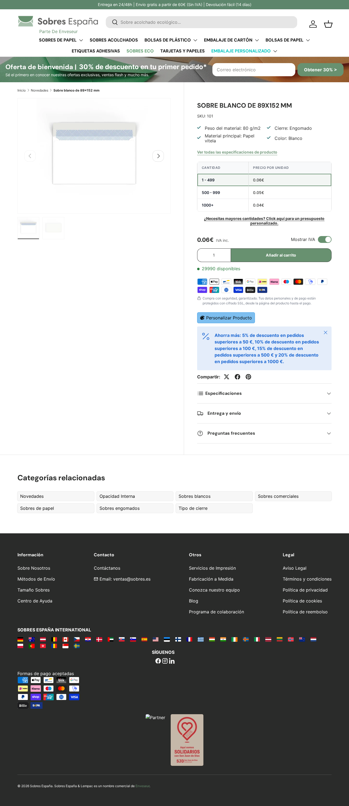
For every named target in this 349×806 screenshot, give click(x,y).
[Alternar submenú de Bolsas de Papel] (308, 40)
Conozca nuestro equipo (214, 590)
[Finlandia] (178, 639)
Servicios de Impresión (212, 568)
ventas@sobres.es (132, 579)
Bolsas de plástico (168, 40)
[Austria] (43, 639)
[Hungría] (212, 639)
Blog (193, 601)
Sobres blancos (194, 496)
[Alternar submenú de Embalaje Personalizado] (275, 51)
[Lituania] (279, 639)
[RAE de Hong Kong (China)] (43, 645)
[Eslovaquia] (122, 639)
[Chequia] (77, 639)
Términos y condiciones (307, 579)
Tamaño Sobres (33, 590)
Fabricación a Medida (211, 579)
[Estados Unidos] (155, 639)
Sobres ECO (140, 51)
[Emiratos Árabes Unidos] (110, 639)
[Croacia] (88, 639)
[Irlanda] (234, 639)
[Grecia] (200, 639)
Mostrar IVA (303, 239)
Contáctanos (107, 568)
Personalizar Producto (229, 317)
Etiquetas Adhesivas (96, 51)
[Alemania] (20, 639)
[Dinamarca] (99, 639)
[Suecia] (77, 645)
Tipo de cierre (193, 508)
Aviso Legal (294, 568)
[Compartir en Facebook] (237, 376)
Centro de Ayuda (34, 601)
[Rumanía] (54, 645)
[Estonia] (167, 639)
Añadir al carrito (281, 255)
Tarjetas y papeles (182, 51)
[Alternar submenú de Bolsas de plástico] (195, 40)
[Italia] (257, 639)
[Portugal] (31, 645)
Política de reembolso (305, 611)
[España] (144, 639)
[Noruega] (291, 639)
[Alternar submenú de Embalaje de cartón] (257, 40)
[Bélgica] (54, 639)
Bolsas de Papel (284, 40)
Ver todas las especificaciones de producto (237, 152)
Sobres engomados (120, 508)
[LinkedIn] (171, 661)
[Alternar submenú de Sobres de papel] (81, 40)
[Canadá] (65, 639)
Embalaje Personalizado (241, 51)
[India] (223, 639)
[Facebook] (158, 661)
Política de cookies (302, 601)
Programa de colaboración (216, 611)
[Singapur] (65, 645)
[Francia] (189, 639)
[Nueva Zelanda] (302, 639)
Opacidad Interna (117, 496)
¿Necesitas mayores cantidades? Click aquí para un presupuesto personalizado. (264, 220)
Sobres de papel (58, 40)
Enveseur (142, 786)
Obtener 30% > (320, 69)
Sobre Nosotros (33, 568)
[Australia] (31, 639)
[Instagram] (165, 661)
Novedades (39, 90)
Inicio (21, 90)
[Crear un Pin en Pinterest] (248, 376)
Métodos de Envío (36, 579)
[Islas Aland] (246, 639)
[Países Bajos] (313, 639)
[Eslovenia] (133, 639)
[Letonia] (268, 639)
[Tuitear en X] (226, 376)
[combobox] (201, 22)
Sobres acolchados (114, 40)
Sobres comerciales (278, 496)
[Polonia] (20, 645)
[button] (328, 24)
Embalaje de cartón (228, 40)
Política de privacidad (305, 590)
